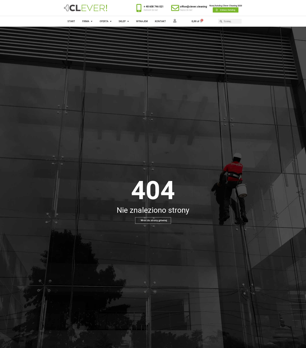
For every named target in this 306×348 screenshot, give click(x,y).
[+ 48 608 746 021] (139, 8)
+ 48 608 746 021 (154, 6)
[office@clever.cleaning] (175, 8)
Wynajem (142, 21)
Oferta (104, 21)
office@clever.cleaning (193, 6)
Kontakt (160, 21)
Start (71, 21)
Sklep (122, 21)
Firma (85, 21)
